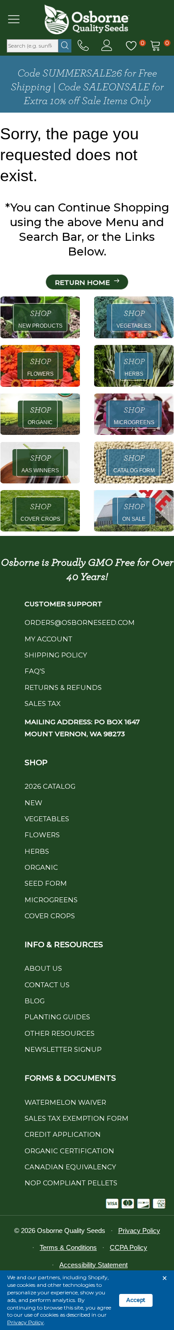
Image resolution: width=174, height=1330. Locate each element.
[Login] (107, 46)
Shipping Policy (56, 655)
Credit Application (63, 1134)
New (33, 803)
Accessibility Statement (93, 1265)
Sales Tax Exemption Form (76, 1118)
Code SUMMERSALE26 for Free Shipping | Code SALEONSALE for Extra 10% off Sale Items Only (87, 87)
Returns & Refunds (63, 687)
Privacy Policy (25, 1322)
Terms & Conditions (68, 1247)
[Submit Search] (64, 46)
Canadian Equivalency (70, 1167)
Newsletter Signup (63, 1049)
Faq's (35, 671)
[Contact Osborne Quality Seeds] (83, 46)
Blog (35, 1001)
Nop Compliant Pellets (71, 1183)
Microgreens (51, 900)
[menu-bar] (19, 19)
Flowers (42, 835)
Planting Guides (57, 1017)
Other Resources (60, 1033)
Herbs (37, 851)
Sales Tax (43, 703)
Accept (135, 1300)
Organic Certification (69, 1151)
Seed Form (46, 883)
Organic (41, 867)
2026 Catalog (50, 786)
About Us (43, 968)
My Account (48, 639)
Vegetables (47, 819)
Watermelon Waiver (65, 1102)
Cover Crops (50, 916)
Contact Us (47, 985)
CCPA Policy (128, 1247)
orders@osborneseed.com (80, 622)
